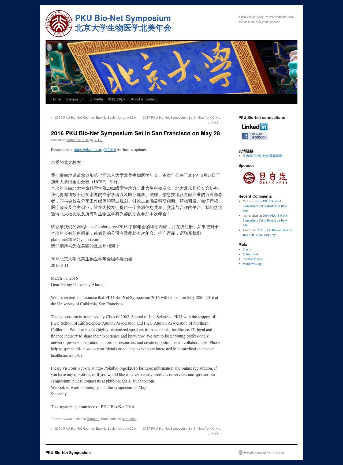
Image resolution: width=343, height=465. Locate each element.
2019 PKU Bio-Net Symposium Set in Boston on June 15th (265, 206)
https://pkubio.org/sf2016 (95, 149)
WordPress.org (252, 263)
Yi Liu (98, 139)
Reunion (93, 418)
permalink (129, 418)
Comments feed (253, 259)
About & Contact (144, 99)
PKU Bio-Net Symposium (68, 452)
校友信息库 (117, 99)
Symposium (75, 99)
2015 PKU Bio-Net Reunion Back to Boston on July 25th (93, 117)
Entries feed (250, 254)
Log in (247, 249)
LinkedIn (96, 99)
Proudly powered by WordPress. (264, 452)
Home (56, 99)
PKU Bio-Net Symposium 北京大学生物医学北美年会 (123, 22)
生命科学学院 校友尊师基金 (262, 155)
